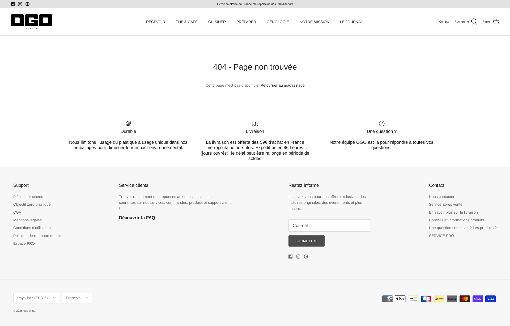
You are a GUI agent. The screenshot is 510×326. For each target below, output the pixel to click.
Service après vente (445, 204)
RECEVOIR (155, 22)
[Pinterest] (27, 4)
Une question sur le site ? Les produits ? (463, 228)
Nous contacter (441, 196)
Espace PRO (24, 243)
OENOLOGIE (278, 22)
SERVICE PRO (441, 236)
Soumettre (306, 241)
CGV (17, 212)
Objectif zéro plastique (32, 204)
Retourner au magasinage (283, 85)
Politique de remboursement (37, 236)
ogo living (29, 310)
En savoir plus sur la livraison (453, 212)
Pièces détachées (28, 196)
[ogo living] (32, 22)
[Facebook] (13, 4)
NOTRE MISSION (314, 22)
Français (73, 298)
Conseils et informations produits (456, 220)
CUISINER (217, 22)
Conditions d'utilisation (32, 228)
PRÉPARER (246, 22)
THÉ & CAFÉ (187, 22)
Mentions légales (27, 220)
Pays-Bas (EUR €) (32, 298)
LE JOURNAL (351, 22)
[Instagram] (20, 4)
